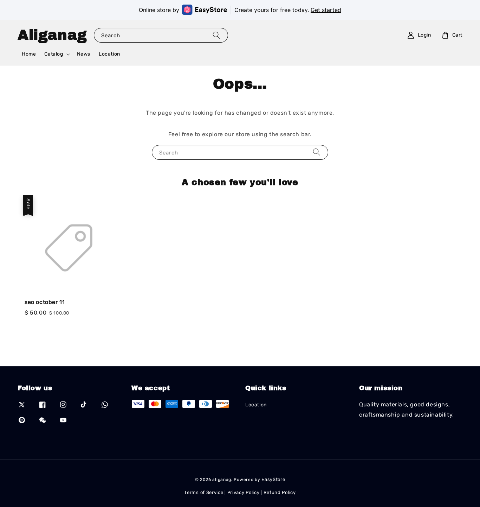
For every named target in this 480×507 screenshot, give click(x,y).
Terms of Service (203, 492)
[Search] (216, 35)
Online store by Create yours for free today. (240, 9)
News (83, 54)
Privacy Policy (243, 492)
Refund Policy (280, 492)
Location (109, 54)
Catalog (53, 54)
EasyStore (273, 479)
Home (29, 54)
